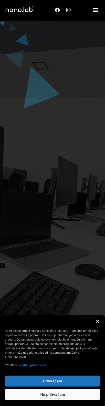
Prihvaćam (52, 381)
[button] (97, 321)
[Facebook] (57, 10)
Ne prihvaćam (52, 394)
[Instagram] (68, 10)
